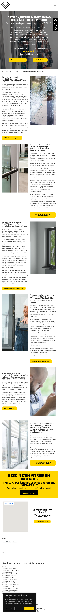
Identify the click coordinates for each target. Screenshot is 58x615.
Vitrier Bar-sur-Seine (8, 581)
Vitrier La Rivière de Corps (10, 590)
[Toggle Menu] (55, 5)
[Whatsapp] (55, 28)
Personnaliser (9, 608)
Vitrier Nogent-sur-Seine (9, 575)
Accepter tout (29, 608)
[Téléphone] (55, 24)
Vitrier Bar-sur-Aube (8, 577)
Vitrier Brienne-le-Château (9, 583)
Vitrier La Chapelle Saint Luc (10, 584)
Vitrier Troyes (6, 566)
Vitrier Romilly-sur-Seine (9, 568)
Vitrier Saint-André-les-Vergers (11, 570)
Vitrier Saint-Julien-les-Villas (10, 574)
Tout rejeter (19, 608)
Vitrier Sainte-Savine (8, 572)
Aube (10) (18, 71)
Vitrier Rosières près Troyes (10, 588)
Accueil (12, 71)
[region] (19, 602)
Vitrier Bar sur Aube (8, 586)
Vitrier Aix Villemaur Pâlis (9, 592)
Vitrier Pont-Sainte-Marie (9, 579)
